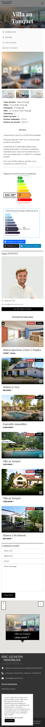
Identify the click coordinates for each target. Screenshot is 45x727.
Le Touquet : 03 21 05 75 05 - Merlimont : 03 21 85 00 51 (23, 673)
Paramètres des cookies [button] (14, 717)
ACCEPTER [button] (9, 720)
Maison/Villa (22, 102)
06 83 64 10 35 (10, 32)
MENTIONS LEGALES (8, 689)
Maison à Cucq (11, 387)
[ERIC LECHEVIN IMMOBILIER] (6, 3)
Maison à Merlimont (14, 535)
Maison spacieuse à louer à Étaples (22, 350)
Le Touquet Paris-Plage (19, 111)
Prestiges (18, 108)
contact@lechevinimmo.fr (14, 678)
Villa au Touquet (12, 461)
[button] (39, 70)
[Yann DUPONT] (22, 277)
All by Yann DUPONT (22, 309)
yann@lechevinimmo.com (13, 304)
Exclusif (13, 105)
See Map (8, 37)
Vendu (22, 105)
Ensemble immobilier (15, 424)
